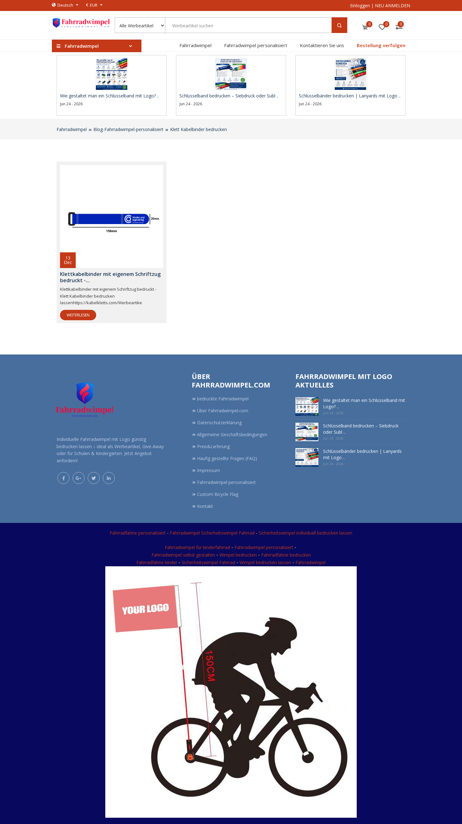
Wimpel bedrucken (238, 555)
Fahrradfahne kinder (157, 562)
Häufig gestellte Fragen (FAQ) (227, 458)
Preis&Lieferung (213, 446)
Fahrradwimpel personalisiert (255, 45)
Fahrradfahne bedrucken (286, 555)
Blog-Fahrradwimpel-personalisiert (128, 129)
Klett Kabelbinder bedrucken (198, 129)
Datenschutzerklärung (219, 423)
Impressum (208, 470)
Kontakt (205, 506)
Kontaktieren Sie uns (322, 45)
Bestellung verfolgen (381, 45)
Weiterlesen (78, 315)
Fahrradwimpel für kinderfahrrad (197, 547)
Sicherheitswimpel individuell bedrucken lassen (305, 533)
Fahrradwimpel (195, 45)
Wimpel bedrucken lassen (265, 562)
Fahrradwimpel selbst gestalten (183, 555)
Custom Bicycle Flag (217, 494)
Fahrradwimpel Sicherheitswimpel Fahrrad (212, 533)
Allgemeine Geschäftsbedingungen (232, 434)
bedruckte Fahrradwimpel (223, 399)
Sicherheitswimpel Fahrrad (208, 562)
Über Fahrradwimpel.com (222, 411)
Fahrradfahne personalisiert (138, 533)
